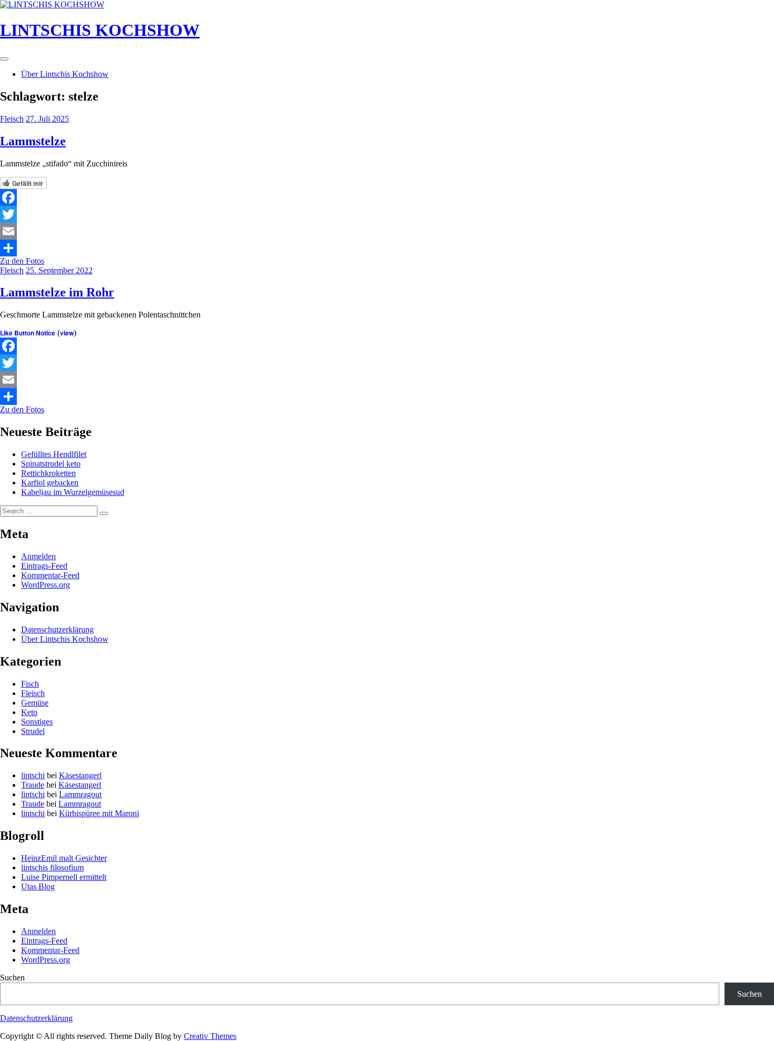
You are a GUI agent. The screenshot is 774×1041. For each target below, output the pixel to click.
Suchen (12, 977)
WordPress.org (45, 584)
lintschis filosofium (52, 867)
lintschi (33, 775)
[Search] (104, 513)
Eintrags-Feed (44, 565)
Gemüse (34, 702)
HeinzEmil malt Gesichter (64, 858)
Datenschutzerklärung (57, 629)
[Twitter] (387, 214)
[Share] (387, 248)
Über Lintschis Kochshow (64, 74)
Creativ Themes (210, 1036)
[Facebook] (387, 197)
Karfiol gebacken (49, 482)
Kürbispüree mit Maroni (99, 813)
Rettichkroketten (48, 473)
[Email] (387, 231)
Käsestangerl (80, 775)
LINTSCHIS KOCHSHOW (100, 30)
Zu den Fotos (22, 260)
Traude (32, 784)
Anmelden (38, 556)
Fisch (30, 683)
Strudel (33, 731)
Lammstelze (33, 141)
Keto (29, 712)
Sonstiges (37, 721)
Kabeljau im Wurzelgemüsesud (72, 492)
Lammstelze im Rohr (57, 292)
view (67, 333)
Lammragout (80, 794)
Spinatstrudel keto (51, 463)
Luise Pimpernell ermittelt (63, 877)
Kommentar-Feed (50, 575)
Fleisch (12, 118)
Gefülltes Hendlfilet (53, 454)
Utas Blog (38, 886)
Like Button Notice (27, 333)
